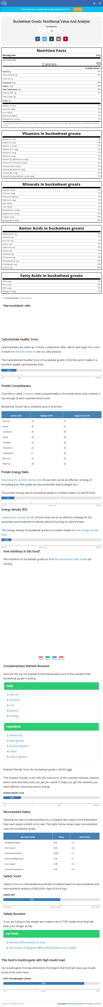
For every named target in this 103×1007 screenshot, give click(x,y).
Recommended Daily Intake (71, 559)
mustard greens (19, 746)
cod (12, 705)
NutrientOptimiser (77, 1003)
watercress (16, 735)
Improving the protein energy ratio (21, 480)
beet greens (17, 740)
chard (13, 751)
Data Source (26, 298)
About (21, 1003)
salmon (14, 710)
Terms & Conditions (10, 1003)
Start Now (78, 9)
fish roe (14, 694)
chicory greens (18, 757)
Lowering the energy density (18, 517)
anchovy (15, 700)
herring (14, 716)
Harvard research (25, 351)
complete (28, 394)
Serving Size (51, 26)
